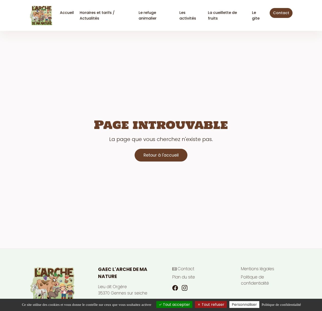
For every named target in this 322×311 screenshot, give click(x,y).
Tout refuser (212, 304)
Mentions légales (257, 269)
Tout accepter (176, 304)
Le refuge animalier (148, 15)
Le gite (256, 15)
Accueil (67, 12)
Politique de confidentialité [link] (281, 305)
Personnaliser (244, 304)
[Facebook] (175, 288)
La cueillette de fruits (222, 15)
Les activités (187, 15)
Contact (281, 13)
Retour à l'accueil (161, 155)
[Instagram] (184, 288)
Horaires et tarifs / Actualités (97, 15)
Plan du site (183, 277)
